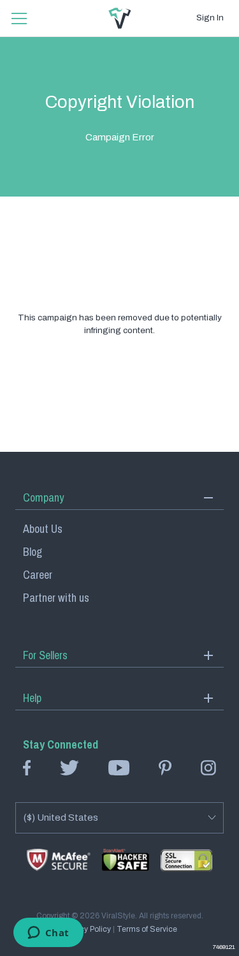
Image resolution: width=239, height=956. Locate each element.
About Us (42, 529)
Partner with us (56, 598)
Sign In (210, 17)
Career (37, 575)
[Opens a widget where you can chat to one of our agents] (48, 934)
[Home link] (119, 18)
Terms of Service (147, 929)
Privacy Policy (86, 929)
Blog (32, 552)
